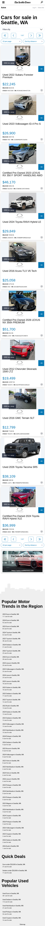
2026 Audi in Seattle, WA (11, 847)
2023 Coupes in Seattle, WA (12, 835)
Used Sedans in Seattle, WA (12, 901)
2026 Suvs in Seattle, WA (11, 658)
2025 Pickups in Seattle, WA (12, 786)
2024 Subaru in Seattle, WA (12, 713)
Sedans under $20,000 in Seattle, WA (15, 872)
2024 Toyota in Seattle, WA (11, 634)
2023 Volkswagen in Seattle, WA (13, 725)
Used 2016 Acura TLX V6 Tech (20, 271)
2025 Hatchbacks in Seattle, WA (13, 768)
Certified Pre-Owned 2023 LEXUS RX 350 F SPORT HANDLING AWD (22, 174)
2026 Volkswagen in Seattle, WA (13, 829)
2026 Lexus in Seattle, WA (11, 780)
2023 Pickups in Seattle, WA (12, 798)
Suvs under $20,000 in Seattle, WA (14, 866)
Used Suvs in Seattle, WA (11, 895)
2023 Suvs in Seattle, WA (11, 628)
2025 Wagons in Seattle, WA (12, 804)
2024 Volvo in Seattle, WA (11, 774)
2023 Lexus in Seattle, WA (11, 664)
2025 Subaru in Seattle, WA (12, 689)
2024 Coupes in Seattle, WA (12, 817)
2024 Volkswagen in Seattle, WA (13, 756)
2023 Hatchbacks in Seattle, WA (13, 731)
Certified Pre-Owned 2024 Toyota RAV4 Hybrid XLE (21, 517)
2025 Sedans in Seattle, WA (12, 695)
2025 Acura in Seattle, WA (11, 750)
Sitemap (22, 924)
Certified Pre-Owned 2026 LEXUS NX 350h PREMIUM (21, 321)
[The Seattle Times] (22, 2)
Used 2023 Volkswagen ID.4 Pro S (22, 124)
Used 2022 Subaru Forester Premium (18, 76)
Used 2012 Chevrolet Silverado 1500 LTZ (20, 370)
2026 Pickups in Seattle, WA (12, 823)
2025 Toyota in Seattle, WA (11, 640)
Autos (3, 7)
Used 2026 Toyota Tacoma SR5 (20, 467)
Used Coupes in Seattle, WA (12, 919)
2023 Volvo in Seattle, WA (11, 762)
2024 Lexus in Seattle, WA (11, 676)
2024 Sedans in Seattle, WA (12, 646)
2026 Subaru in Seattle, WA (12, 841)
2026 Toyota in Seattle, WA (11, 652)
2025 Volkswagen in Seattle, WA (13, 670)
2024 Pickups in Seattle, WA (12, 737)
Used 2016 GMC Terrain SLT (18, 418)
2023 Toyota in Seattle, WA (11, 701)
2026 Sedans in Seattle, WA (12, 743)
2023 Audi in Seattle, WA (11, 707)
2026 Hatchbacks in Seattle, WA (13, 811)
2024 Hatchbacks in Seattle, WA (13, 792)
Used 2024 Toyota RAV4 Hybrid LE (22, 222)
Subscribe (41, 8)
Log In (34, 8)
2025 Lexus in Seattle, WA (11, 682)
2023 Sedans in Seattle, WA (12, 719)
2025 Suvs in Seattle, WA (11, 615)
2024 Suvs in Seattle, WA (11, 621)
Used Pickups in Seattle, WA (12, 913)
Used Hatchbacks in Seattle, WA (13, 907)
